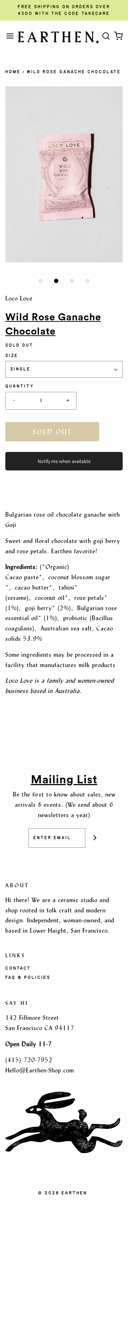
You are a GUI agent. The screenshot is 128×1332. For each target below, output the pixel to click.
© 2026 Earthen (62, 1193)
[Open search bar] (106, 36)
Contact (18, 968)
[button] (64, 174)
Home (13, 72)
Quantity (19, 386)
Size (11, 355)
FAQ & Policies (27, 977)
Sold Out (52, 431)
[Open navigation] (10, 36)
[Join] (95, 838)
